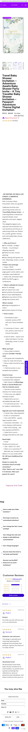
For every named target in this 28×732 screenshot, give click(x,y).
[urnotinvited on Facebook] (8, 712)
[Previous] (4, 39)
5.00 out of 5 (17, 579)
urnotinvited (10, 721)
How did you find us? (8, 178)
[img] (6, 610)
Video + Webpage (13, 140)
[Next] (21, 39)
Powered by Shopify (18, 721)
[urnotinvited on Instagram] (16, 712)
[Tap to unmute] (21, 51)
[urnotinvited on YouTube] (10, 712)
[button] (6, 121)
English (8, 717)
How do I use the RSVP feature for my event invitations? (10, 562)
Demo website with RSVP (13, 174)
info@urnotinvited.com (10, 444)
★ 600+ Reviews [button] (26, 367)
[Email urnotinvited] (18, 712)
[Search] (22, 5)
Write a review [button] (13, 595)
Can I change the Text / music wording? (12, 527)
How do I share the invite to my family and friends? (12, 553)
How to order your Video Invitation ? (11, 511)
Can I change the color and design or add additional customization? (12, 537)
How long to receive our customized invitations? (11, 519)
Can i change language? (11, 546)
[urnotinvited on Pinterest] (13, 712)
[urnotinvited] (14, 5)
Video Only (13, 134)
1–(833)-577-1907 (14, 447)
